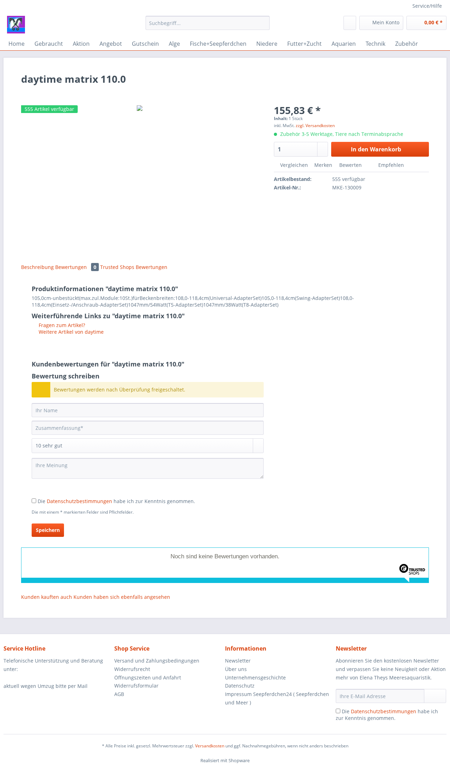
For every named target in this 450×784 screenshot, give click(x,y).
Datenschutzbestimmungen (79, 501)
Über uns (236, 669)
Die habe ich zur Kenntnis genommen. (116, 501)
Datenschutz (240, 685)
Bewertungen (75, 267)
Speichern (48, 530)
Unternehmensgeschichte (255, 677)
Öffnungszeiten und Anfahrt (147, 677)
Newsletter (238, 660)
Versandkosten (209, 746)
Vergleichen (293, 165)
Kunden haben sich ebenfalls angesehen (121, 597)
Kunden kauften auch (46, 597)
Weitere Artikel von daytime (70, 331)
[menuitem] (208, 26)
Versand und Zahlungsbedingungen (156, 660)
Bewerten (350, 165)
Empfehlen (390, 165)
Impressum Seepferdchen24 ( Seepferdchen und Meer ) (277, 698)
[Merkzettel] (349, 23)
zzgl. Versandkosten (315, 125)
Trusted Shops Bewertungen (133, 267)
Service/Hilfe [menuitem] (427, 5)
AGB (119, 694)
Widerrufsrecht (132, 669)
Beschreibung (37, 267)
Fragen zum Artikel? (61, 325)
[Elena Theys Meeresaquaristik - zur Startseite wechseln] (16, 24)
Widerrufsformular (136, 685)
